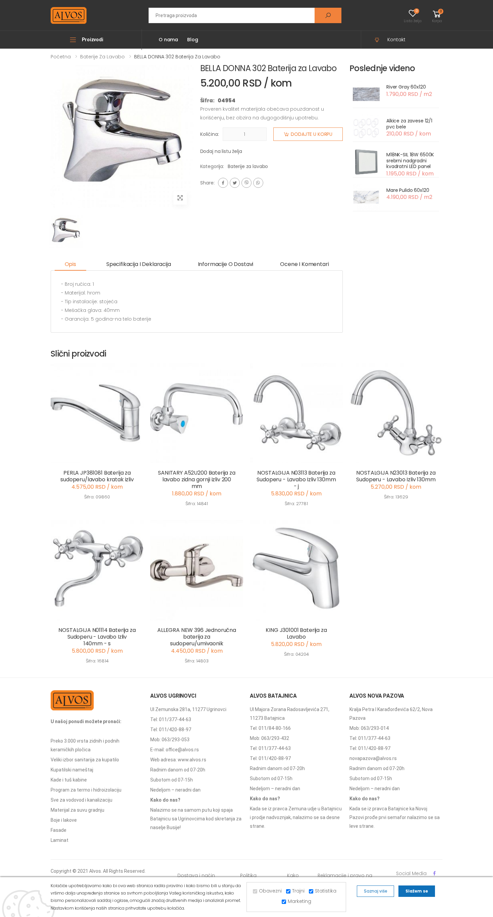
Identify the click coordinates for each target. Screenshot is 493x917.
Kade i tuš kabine (69, 780)
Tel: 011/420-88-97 (170, 729)
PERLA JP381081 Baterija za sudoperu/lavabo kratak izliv (97, 476)
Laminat (59, 840)
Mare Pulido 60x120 (407, 190)
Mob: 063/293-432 (269, 738)
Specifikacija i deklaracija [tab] (138, 264)
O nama (168, 39)
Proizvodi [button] (92, 39)
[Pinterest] (258, 183)
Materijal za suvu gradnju (77, 810)
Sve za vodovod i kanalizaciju (81, 800)
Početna (61, 56)
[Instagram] (246, 183)
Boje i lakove (64, 820)
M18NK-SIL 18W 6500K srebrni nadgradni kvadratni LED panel (410, 160)
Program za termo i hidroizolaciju (86, 790)
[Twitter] (235, 183)
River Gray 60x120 (406, 87)
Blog (192, 39)
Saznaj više (375, 891)
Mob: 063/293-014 (369, 728)
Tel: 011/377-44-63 (170, 719)
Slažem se (416, 891)
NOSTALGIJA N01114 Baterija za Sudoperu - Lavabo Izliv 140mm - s (96, 636)
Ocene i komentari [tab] (304, 264)
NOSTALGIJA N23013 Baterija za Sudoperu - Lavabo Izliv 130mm (395, 476)
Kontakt (396, 39)
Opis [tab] (70, 264)
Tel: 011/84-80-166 (270, 728)
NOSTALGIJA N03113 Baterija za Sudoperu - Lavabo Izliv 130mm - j (296, 479)
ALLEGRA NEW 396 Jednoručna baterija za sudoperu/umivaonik (196, 636)
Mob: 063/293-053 (169, 739)
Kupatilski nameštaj (72, 769)
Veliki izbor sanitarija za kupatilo (85, 759)
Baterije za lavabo (102, 56)
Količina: (209, 134)
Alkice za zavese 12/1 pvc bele (409, 123)
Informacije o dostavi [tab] (226, 264)
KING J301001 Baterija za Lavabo (296, 633)
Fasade (58, 830)
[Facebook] (223, 183)
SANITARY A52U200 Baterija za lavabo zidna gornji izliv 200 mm (196, 479)
